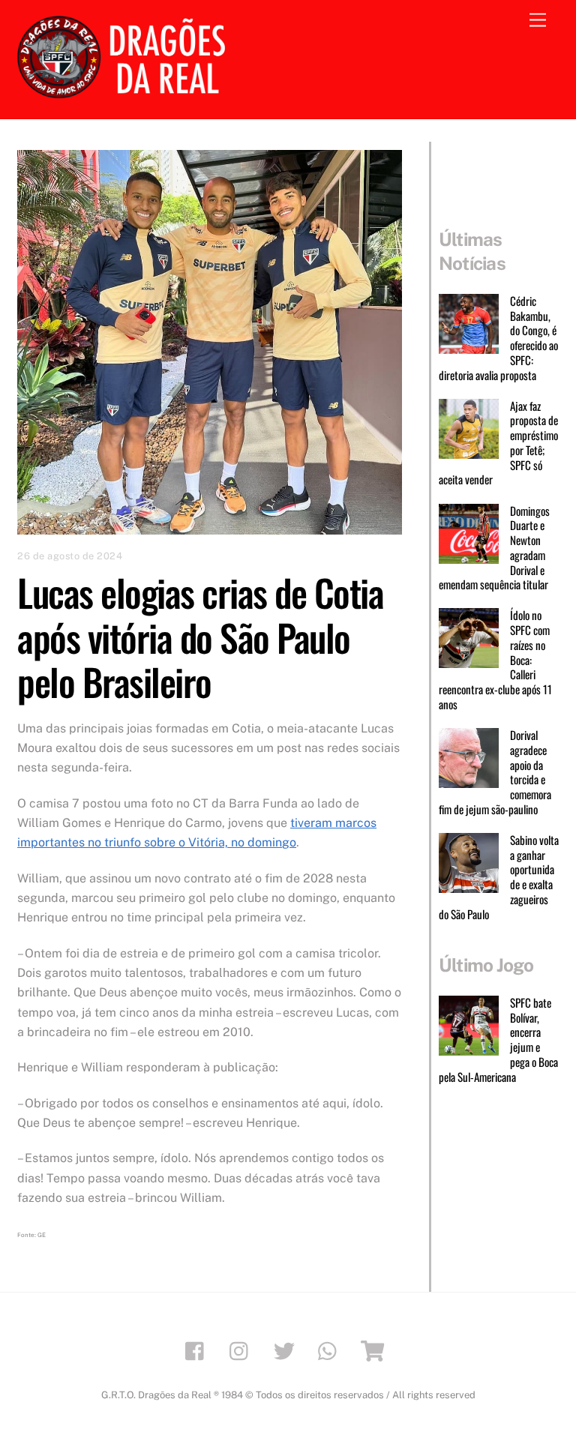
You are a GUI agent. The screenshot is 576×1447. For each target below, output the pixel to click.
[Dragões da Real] (126, 91)
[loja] (375, 1350)
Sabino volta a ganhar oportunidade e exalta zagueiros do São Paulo (499, 877)
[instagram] (242, 1350)
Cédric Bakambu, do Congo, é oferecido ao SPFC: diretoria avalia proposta (498, 338)
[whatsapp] (331, 1350)
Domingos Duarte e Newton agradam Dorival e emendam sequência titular (494, 548)
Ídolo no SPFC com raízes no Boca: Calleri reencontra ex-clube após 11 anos (495, 660)
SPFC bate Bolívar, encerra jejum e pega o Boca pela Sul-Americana (498, 1040)
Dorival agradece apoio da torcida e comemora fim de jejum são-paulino (495, 772)
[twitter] (287, 1350)
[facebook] (198, 1350)
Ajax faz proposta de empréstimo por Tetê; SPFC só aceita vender (498, 443)
